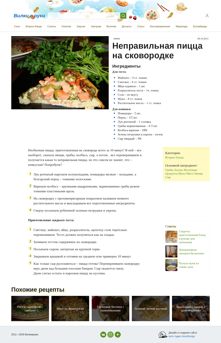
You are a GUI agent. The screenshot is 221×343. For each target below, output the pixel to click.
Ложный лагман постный (150, 308)
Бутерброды (200, 26)
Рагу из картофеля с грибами (30, 308)
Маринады (182, 26)
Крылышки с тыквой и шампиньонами (190, 308)
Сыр (168, 177)
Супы (17, 26)
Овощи (198, 173)
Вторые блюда (34, 26)
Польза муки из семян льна (189, 265)
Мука (181, 173)
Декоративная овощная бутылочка (191, 251)
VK (103, 335)
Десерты (127, 26)
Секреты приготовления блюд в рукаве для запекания (192, 236)
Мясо (189, 173)
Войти (207, 15)
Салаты (51, 26)
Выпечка (111, 26)
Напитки (66, 26)
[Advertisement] (186, 200)
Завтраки (96, 26)
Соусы (140, 26)
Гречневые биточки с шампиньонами (110, 308)
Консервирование (160, 26)
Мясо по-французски (70, 308)
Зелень (178, 170)
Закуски (81, 26)
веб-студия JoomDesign (182, 336)
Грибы (169, 170)
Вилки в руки (29, 15)
